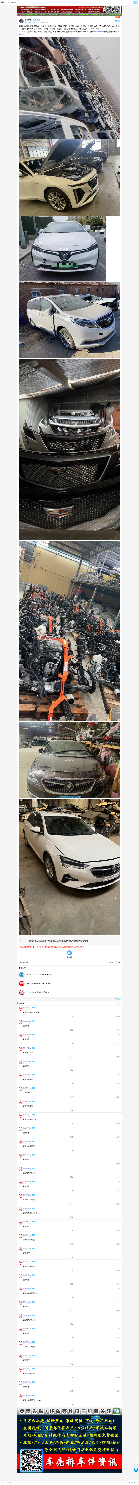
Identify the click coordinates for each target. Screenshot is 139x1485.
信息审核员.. (27, 1007)
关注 (135, 2)
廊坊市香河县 (24, 962)
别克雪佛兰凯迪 (30, 20)
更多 (119, 962)
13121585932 (98, 32)
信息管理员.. (27, 1034)
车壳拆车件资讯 (10, 2)
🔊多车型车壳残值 (30, 22)
